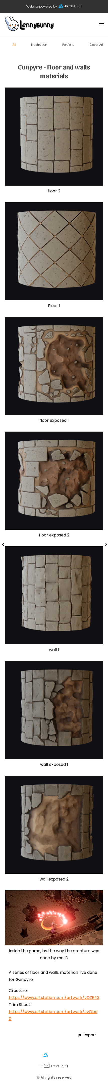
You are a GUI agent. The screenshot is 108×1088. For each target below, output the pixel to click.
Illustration (39, 45)
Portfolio (68, 45)
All (14, 45)
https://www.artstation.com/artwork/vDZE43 (54, 997)
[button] (87, 1035)
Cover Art (96, 45)
